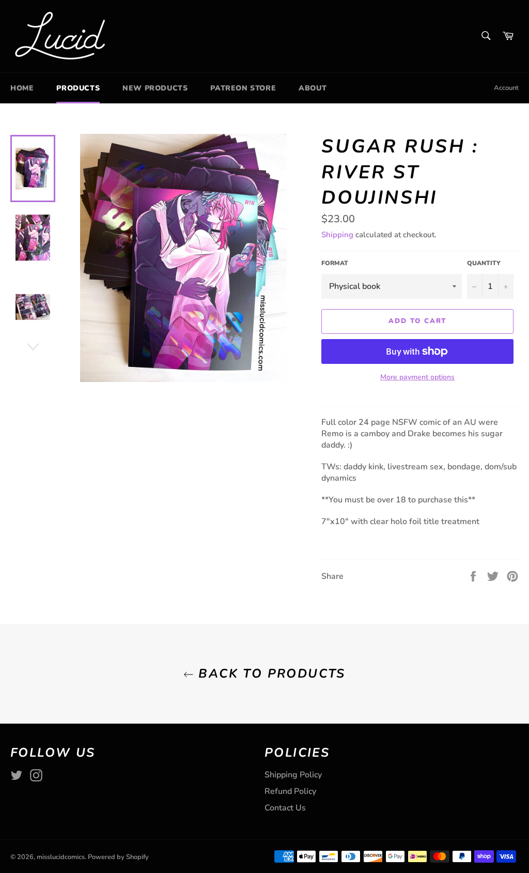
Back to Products (270, 673)
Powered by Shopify (118, 857)
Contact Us (285, 808)
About (312, 88)
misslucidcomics (61, 857)
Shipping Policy (293, 774)
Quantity (484, 263)
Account (506, 88)
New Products (155, 88)
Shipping (337, 234)
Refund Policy (290, 791)
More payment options (417, 377)
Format (334, 263)
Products (78, 88)
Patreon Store (243, 88)
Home (22, 88)
